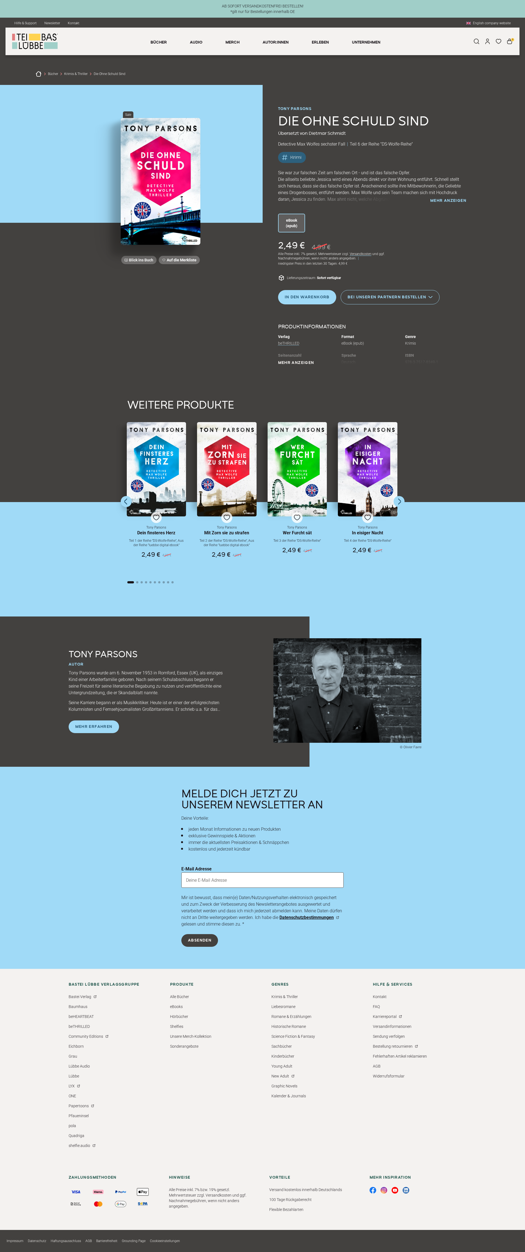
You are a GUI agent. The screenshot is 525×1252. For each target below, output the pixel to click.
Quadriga (76, 1135)
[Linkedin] (406, 1190)
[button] (156, 496)
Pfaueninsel (79, 1116)
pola (72, 1126)
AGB (377, 1066)
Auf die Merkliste (181, 261)
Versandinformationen (392, 1026)
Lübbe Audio (79, 1066)
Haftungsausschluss (66, 1241)
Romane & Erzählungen (291, 1016)
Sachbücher (281, 1046)
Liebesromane (283, 1006)
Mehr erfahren (93, 727)
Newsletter (52, 23)
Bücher (53, 74)
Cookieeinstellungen (165, 1241)
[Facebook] (373, 1190)
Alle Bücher (179, 996)
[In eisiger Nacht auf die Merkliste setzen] (367, 469)
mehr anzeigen (448, 201)
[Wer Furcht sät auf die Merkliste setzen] (297, 469)
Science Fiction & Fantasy (293, 1036)
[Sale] (160, 181)
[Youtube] (395, 1190)
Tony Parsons (295, 109)
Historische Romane (288, 1026)
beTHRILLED (288, 343)
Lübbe (74, 1076)
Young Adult (281, 1066)
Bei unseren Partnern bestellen (387, 297)
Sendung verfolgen (389, 1036)
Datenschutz (37, 1241)
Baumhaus (78, 1006)
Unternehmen (366, 42)
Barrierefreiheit (106, 1241)
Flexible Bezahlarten (286, 1209)
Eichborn (76, 1046)
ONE (72, 1096)
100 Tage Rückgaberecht (290, 1199)
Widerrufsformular (389, 1076)
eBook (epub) (291, 223)
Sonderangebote (184, 1046)
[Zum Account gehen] (487, 41)
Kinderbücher (282, 1056)
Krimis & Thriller (76, 74)
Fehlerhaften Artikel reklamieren (400, 1056)
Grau (73, 1056)
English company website (492, 23)
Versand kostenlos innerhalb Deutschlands (305, 1189)
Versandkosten (360, 254)
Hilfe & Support (25, 23)
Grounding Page (134, 1241)
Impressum (15, 1241)
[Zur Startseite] (38, 74)
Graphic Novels (284, 1086)
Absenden (199, 940)
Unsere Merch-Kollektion (190, 1036)
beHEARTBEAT (81, 1016)
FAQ (376, 1006)
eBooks (176, 1006)
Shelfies (176, 1026)
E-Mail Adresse (196, 869)
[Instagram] (384, 1190)
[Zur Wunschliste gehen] (498, 41)
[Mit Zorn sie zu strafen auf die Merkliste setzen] (227, 469)
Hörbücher (179, 1016)
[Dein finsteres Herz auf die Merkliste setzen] (156, 469)
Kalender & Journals (288, 1096)
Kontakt (73, 23)
